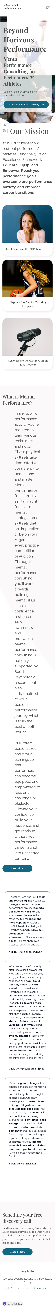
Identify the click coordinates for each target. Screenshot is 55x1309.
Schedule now (17, 1252)
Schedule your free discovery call (26, 104)
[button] (48, 8)
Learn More (17, 868)
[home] (13, 7)
